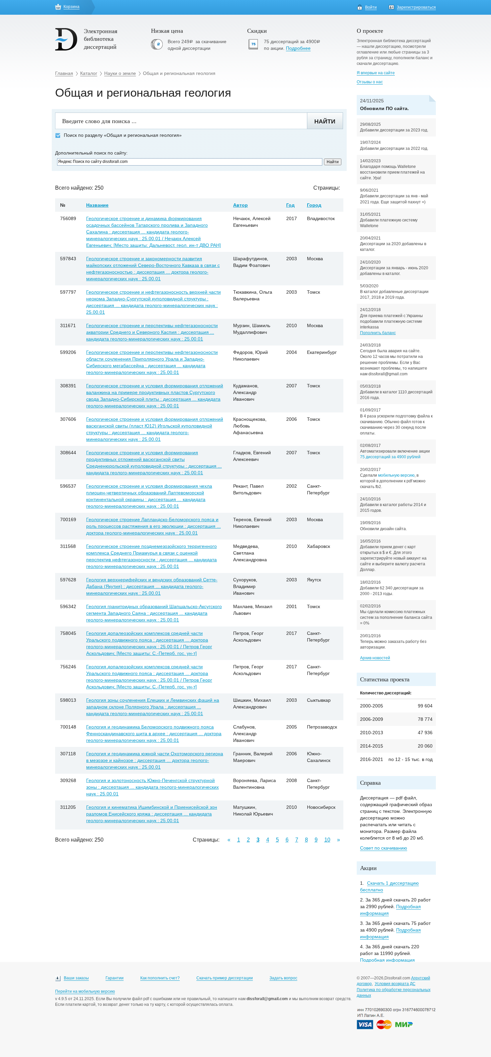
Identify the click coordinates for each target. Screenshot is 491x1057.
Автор (240, 205)
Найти (324, 121)
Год (290, 205)
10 (327, 840)
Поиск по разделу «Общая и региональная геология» (123, 135)
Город (314, 205)
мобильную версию (396, 475)
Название (97, 205)
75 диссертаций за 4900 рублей (390, 457)
